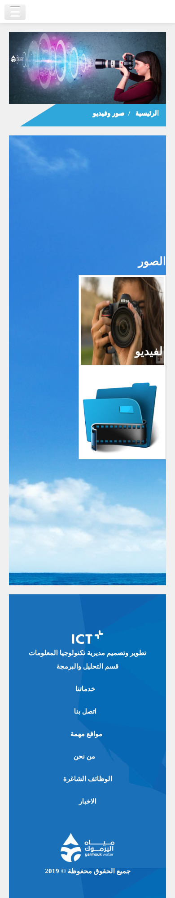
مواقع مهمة (86, 733)
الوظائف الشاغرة (87, 778)
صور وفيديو (109, 113)
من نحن (84, 756)
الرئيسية (147, 113)
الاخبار (87, 801)
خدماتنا (85, 688)
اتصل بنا (85, 711)
